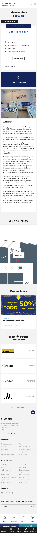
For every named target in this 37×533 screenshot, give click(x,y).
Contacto (4, 452)
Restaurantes (14, 521)
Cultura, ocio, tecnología (8, 477)
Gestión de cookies (25, 449)
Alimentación (23, 482)
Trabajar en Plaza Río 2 (25, 452)
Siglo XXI (32, 350)
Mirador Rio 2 (23, 454)
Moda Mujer (4, 465)
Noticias (23, 521)
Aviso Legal (4, 449)
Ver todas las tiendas (18, 408)
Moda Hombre (23, 465)
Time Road (31, 381)
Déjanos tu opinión (18, 82)
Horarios (32, 521)
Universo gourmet (24, 480)
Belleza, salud (5, 474)
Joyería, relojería (10, 66)
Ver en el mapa (18, 58)
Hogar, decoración (24, 474)
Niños (3, 467)
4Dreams (32, 366)
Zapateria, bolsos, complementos (24, 471)
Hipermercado (5, 480)
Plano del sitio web (24, 447)
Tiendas (4, 521)
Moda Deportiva (6, 470)
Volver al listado (10, 21)
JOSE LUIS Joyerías (28, 396)
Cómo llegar (11, 433)
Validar (33, 506)
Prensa (21, 444)
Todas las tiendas (6, 444)
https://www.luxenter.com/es (16, 52)
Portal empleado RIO (7, 454)
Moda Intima (22, 467)
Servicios (4, 447)
